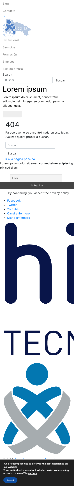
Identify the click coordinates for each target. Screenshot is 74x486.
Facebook (14, 200)
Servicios (9, 47)
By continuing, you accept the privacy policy (38, 193)
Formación (10, 54)
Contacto (9, 11)
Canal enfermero (18, 213)
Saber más (12, 114)
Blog (6, 3)
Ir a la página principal (20, 159)
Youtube (12, 209)
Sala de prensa (13, 69)
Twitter (12, 205)
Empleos (8, 61)
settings (32, 473)
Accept (10, 480)
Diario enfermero (18, 217)
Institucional (11, 40)
